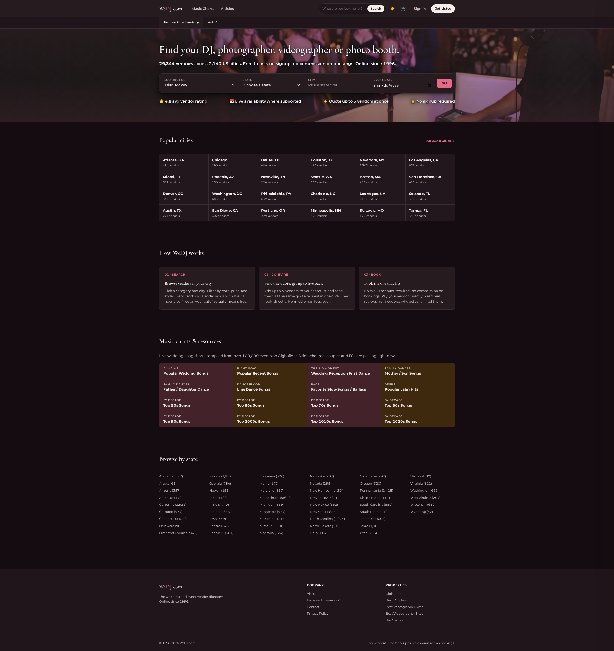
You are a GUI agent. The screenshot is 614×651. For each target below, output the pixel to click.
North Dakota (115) (325, 526)
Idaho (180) (218, 497)
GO (444, 83)
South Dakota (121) (375, 512)
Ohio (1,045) (320, 533)
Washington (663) (424, 490)
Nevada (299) (320, 483)
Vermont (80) (420, 476)
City (311, 80)
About (312, 594)
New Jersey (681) (323, 497)
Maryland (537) (272, 490)
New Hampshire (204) (327, 490)
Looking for (174, 80)
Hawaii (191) (219, 490)
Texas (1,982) (370, 526)
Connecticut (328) (173, 519)
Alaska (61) (168, 483)
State (247, 80)
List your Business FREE (325, 600)
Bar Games (394, 620)
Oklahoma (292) (373, 476)
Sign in (420, 8)
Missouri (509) (271, 526)
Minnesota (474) (272, 512)
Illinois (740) (219, 504)
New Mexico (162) (324, 504)
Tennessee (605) (372, 519)
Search (376, 8)
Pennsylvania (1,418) (376, 490)
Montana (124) (271, 533)
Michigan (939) (272, 504)
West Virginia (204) (425, 497)
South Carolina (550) (376, 504)
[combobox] (337, 85)
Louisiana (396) (272, 476)
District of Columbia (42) (178, 533)
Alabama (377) (171, 476)
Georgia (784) (220, 483)
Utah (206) (368, 533)
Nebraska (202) (322, 476)
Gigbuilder (394, 594)
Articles (227, 8)
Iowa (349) (217, 519)
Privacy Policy (317, 613)
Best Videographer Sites (404, 613)
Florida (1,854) (220, 476)
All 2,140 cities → (440, 141)
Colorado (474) (170, 512)
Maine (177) (269, 483)
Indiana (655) (220, 512)
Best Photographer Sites (404, 607)
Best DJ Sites (396, 600)
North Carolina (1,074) (327, 519)
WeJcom (170, 9)
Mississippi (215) (273, 519)
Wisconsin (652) (423, 504)
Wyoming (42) (421, 512)
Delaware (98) (170, 526)
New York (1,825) (323, 512)
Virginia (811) (421, 483)
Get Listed (443, 8)
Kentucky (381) (221, 533)
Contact (313, 607)
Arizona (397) (169, 490)
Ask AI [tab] (213, 22)
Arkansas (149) (171, 497)
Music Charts (203, 8)
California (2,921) (172, 504)
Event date (383, 80)
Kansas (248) (219, 526)
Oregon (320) (370, 483)
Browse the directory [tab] (181, 22)
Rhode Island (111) (375, 497)
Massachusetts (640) (276, 497)
